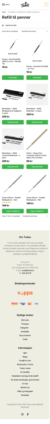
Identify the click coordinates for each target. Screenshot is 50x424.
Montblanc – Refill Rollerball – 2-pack (33, 110)
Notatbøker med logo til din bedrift (25, 376)
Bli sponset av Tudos (25, 364)
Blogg (25, 357)
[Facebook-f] (28, 414)
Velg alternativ (12, 122)
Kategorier (24, 328)
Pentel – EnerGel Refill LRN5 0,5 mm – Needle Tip (11, 61)
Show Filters (11, 25)
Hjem (4, 12)
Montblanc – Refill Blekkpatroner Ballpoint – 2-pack (12, 111)
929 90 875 (26, 273)
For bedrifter (25, 372)
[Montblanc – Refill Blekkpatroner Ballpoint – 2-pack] (13, 94)
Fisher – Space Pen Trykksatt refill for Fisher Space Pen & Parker (36, 155)
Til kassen (25, 324)
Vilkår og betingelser (25, 391)
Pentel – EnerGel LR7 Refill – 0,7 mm (37, 67)
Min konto (25, 320)
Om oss (25, 383)
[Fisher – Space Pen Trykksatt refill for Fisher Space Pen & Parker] (37, 139)
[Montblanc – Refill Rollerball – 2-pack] (37, 94)
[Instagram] (22, 414)
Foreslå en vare (25, 360)
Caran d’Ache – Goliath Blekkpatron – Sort (11, 199)
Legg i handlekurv (13, 211)
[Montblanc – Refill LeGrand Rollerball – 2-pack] (13, 139)
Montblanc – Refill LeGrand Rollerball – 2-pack (11, 155)
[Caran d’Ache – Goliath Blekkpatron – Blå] (37, 184)
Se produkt (13, 78)
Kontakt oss (25, 387)
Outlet (25, 339)
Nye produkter (25, 335)
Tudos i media (25, 368)
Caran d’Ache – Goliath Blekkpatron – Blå (35, 199)
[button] (46, 4)
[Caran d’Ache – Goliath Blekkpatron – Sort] (13, 184)
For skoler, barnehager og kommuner (25, 380)
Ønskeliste (25, 331)
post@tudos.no (28, 270)
